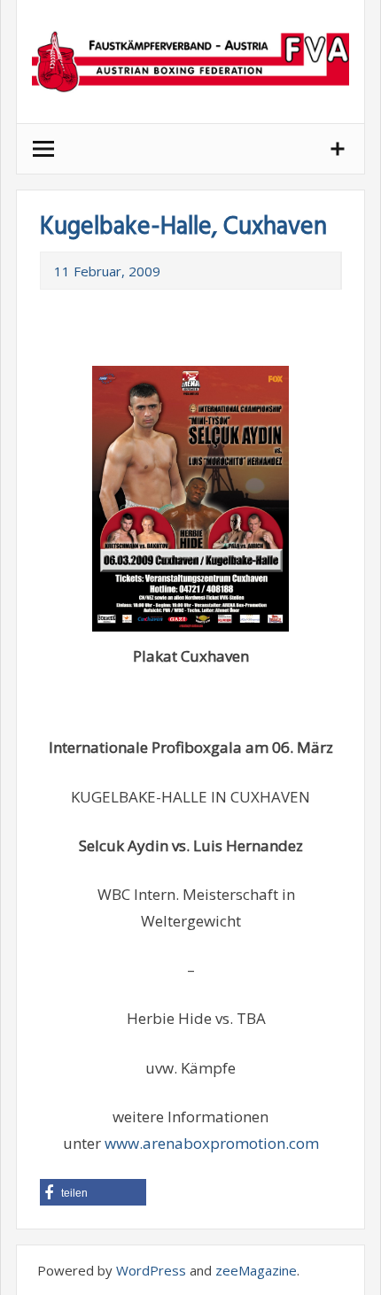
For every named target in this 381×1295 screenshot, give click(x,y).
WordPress (151, 1270)
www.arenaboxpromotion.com (212, 1143)
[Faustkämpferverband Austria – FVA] (190, 61)
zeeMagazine (256, 1270)
